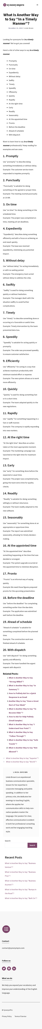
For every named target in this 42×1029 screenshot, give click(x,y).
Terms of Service (20, 1016)
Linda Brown (28, 28)
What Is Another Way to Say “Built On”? (21, 898)
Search (7, 841)
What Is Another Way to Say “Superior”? (22, 758)
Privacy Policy (7, 1016)
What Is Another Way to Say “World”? (21, 761)
